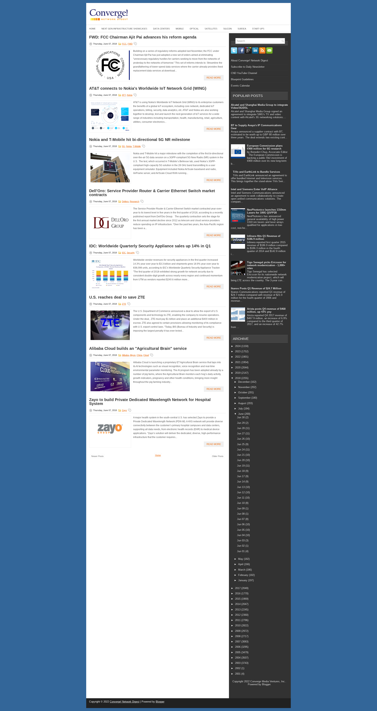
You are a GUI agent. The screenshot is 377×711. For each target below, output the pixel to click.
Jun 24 (241, 449)
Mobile (180, 28)
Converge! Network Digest (124, 701)
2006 (238, 646)
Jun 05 (241, 529)
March (242, 569)
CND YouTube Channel (244, 73)
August (242, 403)
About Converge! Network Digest (249, 60)
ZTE (124, 304)
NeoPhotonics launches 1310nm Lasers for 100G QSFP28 (266, 211)
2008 (238, 636)
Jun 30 (241, 417)
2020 (238, 367)
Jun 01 (241, 551)
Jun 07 (241, 519)
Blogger (266, 684)
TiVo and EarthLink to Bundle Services (256, 171)
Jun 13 (241, 487)
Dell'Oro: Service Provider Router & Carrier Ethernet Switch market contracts (152, 193)
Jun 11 (241, 497)
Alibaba (125, 355)
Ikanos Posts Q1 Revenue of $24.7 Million (256, 288)
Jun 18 (241, 471)
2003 (238, 663)
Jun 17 (241, 476)
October (243, 392)
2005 (238, 652)
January (243, 580)
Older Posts (217, 456)
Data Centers (161, 28)
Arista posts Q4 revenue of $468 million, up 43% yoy (266, 310)
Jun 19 (241, 465)
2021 (238, 362)
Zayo (124, 410)
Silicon (227, 28)
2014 (238, 604)
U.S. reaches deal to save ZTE (117, 297)
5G (123, 146)
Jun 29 (241, 422)
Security (131, 252)
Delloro (125, 201)
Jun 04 (241, 535)
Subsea (242, 28)
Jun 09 (241, 508)
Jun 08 (241, 513)
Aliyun (132, 355)
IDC (124, 252)
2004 (238, 657)
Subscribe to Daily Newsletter (247, 66)
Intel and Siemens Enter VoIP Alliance (254, 189)
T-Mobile (137, 146)
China (139, 355)
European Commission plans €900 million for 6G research (265, 147)
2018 (238, 378)
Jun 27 (241, 433)
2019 (238, 372)
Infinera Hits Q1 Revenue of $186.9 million (263, 237)
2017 (238, 588)
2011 (238, 620)
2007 (238, 641)
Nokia (129, 95)
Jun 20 (241, 460)
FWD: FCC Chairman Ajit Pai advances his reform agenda (142, 37)
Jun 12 (241, 492)
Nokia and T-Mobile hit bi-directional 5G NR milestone (139, 140)
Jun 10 (241, 503)
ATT (124, 95)
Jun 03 (241, 540)
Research (134, 201)
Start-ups (258, 28)
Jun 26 (241, 438)
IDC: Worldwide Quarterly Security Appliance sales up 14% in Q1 (150, 246)
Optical (194, 28)
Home (92, 28)
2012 (238, 614)
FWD (130, 44)
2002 (238, 668)
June (241, 413)
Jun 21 (241, 454)
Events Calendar (240, 85)
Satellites (211, 28)
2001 (238, 673)
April (241, 564)
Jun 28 (241, 428)
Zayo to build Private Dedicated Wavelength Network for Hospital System (150, 402)
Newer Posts (97, 456)
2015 (238, 598)
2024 (238, 346)
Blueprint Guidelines (242, 79)
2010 (238, 625)
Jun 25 (241, 444)
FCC (124, 44)
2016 (238, 593)
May (241, 558)
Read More (214, 77)
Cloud (146, 355)
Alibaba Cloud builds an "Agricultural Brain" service (138, 348)
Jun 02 (241, 545)
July (241, 408)
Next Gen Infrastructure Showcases (124, 28)
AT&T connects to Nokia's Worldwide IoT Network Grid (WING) (147, 88)
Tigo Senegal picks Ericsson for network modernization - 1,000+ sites (266, 265)
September (244, 397)
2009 (238, 631)
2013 (238, 609)
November (244, 387)
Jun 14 (241, 481)
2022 (238, 356)
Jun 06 (241, 524)
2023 (238, 351)
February (243, 575)
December (244, 381)
